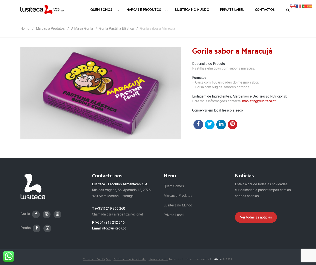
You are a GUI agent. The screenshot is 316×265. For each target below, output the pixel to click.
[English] (293, 6)
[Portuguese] (304, 6)
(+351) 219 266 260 (110, 208)
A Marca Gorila (82, 28)
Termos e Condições (97, 259)
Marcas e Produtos (50, 28)
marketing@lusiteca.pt (259, 101)
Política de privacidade (130, 259)
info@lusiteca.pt (113, 228)
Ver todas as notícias (256, 217)
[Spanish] (310, 6)
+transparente (158, 259)
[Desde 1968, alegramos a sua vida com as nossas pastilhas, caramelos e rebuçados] (42, 9)
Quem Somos (174, 186)
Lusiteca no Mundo (178, 205)
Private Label (174, 215)
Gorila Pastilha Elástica (116, 28)
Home (24, 28)
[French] (299, 6)
